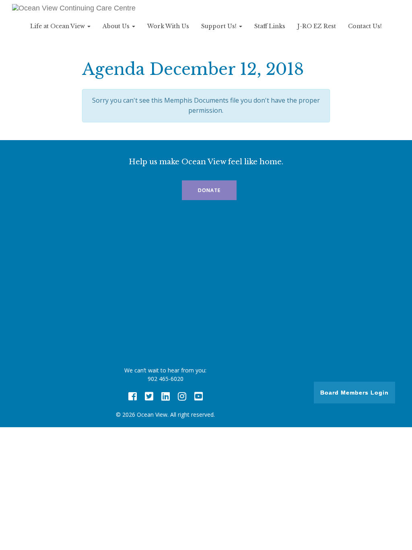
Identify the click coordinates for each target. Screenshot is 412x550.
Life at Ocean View (58, 26)
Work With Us (168, 26)
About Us (117, 26)
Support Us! (219, 26)
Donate (209, 190)
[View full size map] (206, 285)
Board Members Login (354, 392)
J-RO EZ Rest (316, 26)
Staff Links (269, 26)
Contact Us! (365, 26)
